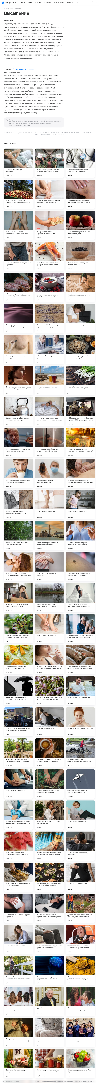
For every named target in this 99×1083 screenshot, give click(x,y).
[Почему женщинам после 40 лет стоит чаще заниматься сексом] (49, 846)
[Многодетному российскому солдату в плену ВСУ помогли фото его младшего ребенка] (49, 163)
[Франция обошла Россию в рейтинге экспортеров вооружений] (80, 784)
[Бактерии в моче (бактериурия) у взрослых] (18, 908)
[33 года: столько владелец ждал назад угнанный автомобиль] (18, 721)
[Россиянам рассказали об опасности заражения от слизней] (80, 442)
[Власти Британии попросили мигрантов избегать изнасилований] (49, 535)
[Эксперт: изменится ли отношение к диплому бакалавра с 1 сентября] (80, 1032)
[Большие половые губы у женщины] (18, 163)
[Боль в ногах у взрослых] (49, 504)
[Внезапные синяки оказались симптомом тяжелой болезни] (80, 194)
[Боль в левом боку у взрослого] (80, 690)
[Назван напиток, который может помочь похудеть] (49, 815)
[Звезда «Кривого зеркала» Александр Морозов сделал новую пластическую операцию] (80, 939)
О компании (9, 1081)
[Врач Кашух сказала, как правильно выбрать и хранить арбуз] (18, 846)
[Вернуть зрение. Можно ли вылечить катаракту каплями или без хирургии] (18, 566)
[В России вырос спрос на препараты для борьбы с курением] (80, 535)
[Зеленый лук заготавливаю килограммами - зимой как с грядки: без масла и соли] (80, 380)
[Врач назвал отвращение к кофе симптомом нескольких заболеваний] (18, 473)
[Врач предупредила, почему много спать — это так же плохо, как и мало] (49, 411)
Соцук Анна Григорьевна (23, 69)
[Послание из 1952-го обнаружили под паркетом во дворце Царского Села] (49, 318)
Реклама (16, 1081)
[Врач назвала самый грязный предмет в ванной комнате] (49, 442)
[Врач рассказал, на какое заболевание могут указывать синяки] (18, 225)
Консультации (8, 8)
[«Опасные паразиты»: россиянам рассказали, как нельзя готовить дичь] (18, 287)
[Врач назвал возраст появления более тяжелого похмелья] (18, 442)
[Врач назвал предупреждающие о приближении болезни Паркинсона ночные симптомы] (49, 939)
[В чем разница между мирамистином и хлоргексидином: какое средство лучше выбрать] (49, 473)
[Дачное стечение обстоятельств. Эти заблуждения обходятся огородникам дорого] (80, 908)
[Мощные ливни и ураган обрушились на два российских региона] (80, 753)
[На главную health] (10, 2)
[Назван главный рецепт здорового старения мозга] (49, 970)
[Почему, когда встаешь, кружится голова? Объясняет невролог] (18, 318)
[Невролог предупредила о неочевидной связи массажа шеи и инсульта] (80, 473)
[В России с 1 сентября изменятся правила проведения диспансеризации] (49, 349)
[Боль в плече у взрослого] (18, 939)
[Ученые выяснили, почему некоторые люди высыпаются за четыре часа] (80, 597)
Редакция (38, 1081)
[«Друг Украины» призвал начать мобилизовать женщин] (49, 1001)
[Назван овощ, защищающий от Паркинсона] (80, 1063)
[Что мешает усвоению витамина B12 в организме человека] (49, 877)
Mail (3, 1081)
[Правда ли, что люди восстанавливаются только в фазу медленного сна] (18, 1032)
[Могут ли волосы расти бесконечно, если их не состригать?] (18, 1001)
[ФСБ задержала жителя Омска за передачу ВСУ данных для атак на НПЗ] (80, 411)
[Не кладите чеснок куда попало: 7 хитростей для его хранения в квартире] (49, 690)
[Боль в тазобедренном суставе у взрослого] (18, 256)
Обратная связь (68, 1081)
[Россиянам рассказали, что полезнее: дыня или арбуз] (18, 659)
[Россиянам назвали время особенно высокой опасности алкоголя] (49, 380)
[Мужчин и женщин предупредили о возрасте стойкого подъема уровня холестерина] (80, 628)
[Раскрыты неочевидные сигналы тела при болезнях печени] (49, 194)
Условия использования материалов (52, 1081)
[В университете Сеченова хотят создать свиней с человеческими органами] (80, 659)
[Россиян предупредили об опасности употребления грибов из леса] (80, 349)
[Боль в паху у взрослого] (80, 815)
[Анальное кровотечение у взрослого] (49, 1032)
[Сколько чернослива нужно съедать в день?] (80, 256)
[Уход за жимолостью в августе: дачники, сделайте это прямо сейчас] (18, 628)
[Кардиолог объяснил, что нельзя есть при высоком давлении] (49, 753)
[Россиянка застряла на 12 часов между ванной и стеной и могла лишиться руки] (18, 815)
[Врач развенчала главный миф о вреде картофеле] (18, 877)
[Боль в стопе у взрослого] (49, 628)
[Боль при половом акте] (49, 721)
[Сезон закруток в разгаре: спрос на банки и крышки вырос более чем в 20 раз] (49, 1063)
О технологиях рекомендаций (83, 1081)
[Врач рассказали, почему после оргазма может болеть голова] (80, 287)
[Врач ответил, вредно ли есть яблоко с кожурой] (80, 225)
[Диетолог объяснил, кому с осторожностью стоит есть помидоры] (18, 1063)
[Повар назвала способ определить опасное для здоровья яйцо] (49, 225)
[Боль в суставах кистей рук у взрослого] (49, 566)
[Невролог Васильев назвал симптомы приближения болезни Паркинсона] (18, 970)
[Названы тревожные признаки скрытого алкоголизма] (18, 597)
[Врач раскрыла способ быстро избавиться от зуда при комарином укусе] (80, 566)
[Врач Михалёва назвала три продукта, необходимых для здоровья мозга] (49, 256)
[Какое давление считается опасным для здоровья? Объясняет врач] (80, 163)
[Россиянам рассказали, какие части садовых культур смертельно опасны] (49, 784)
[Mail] (3, 2)
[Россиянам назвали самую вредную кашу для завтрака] (49, 287)
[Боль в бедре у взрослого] (80, 877)
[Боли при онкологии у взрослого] (80, 318)
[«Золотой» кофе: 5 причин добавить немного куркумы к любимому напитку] (80, 970)
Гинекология (19, 8)
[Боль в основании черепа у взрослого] (80, 846)
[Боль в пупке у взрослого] (80, 504)
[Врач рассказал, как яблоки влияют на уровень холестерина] (18, 194)
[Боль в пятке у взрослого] (18, 784)
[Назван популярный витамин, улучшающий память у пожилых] (18, 753)
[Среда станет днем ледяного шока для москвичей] (18, 535)
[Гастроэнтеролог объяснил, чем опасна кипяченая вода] (18, 411)
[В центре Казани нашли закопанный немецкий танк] (18, 504)
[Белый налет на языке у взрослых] (80, 721)
